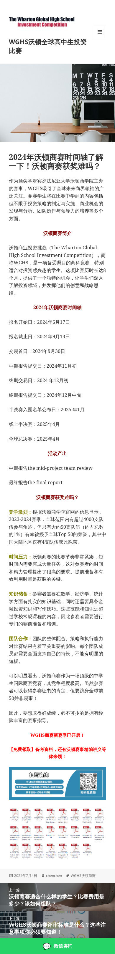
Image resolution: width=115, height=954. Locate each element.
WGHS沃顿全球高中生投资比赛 (48, 46)
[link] (57, 946)
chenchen (54, 875)
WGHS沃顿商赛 (83, 875)
